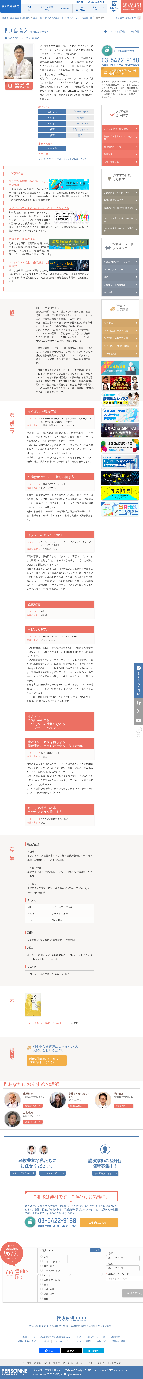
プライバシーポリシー (74, 1362)
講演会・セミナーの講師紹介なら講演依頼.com (46, 1336)
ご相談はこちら (97, 1222)
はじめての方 (62, 1341)
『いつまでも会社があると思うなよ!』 (45, 1023)
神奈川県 (52, 148)
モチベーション (52, 1270)
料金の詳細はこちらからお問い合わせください (43, 1060)
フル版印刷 (133, 31)
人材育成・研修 (52, 1280)
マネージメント (80, 123)
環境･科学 (49, 1293)
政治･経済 (49, 1266)
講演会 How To (42, 1362)
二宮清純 (28, 1112)
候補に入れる (30, 1105)
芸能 (46, 1298)
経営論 (80, 117)
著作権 (56, 1362)
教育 (52, 129)
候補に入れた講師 (27, 1341)
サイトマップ (114, 1362)
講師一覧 (37, 17)
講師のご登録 (118, 1341)
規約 (79, 1336)
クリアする (95, 1250)
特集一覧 (101, 1341)
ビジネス (52, 111)
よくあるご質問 (95, 2)
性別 (110, 1263)
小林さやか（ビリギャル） (79, 1095)
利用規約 (76, 2)
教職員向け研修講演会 (22, 239)
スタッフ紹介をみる (21, 1173)
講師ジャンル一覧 (96, 1336)
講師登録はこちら (103, 1173)
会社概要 (26, 1362)
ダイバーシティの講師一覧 (79, 17)
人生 (46, 1256)
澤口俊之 (118, 1093)
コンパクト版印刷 (116, 31)
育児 (80, 135)
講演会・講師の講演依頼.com (16, 17)
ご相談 (45, 1341)
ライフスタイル (52, 1261)
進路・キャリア (80, 129)
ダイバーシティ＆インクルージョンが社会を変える (39, 208)
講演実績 (116, 1336)
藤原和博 (28, 1093)
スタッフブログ (49, 1173)
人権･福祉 (49, 1289)
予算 (110, 1253)
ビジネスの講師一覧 (54, 17)
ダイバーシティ (80, 111)
